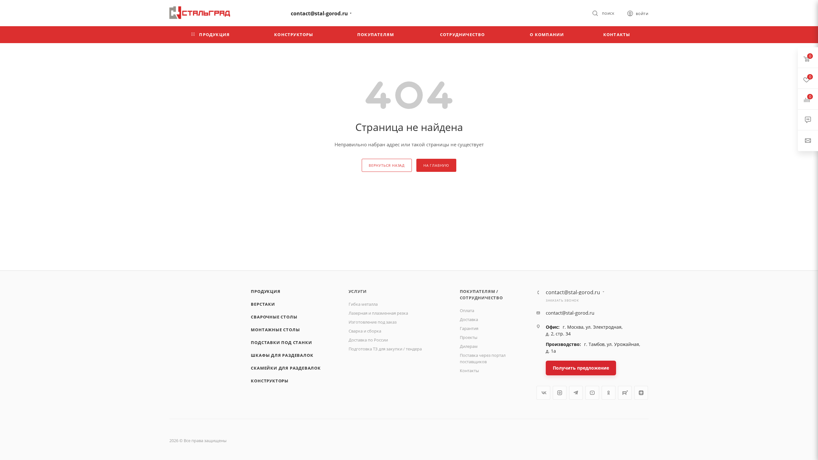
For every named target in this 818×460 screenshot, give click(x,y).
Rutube (625, 393)
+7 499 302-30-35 (260, 12)
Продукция (265, 291)
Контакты (469, 370)
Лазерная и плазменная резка (378, 313)
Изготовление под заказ (373, 322)
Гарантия (469, 328)
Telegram (576, 393)
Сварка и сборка (365, 331)
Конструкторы (270, 381)
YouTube (592, 393)
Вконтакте (543, 393)
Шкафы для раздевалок (282, 355)
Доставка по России (368, 340)
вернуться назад (387, 165)
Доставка (469, 319)
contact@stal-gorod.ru (319, 13)
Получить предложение (581, 368)
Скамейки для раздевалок (285, 368)
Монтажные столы (275, 330)
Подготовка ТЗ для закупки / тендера (385, 349)
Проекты (468, 337)
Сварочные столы (274, 317)
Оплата (467, 310)
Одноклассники (608, 393)
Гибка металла (363, 304)
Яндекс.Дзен (641, 393)
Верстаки (263, 304)
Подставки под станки (281, 342)
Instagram (560, 393)
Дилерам (469, 346)
